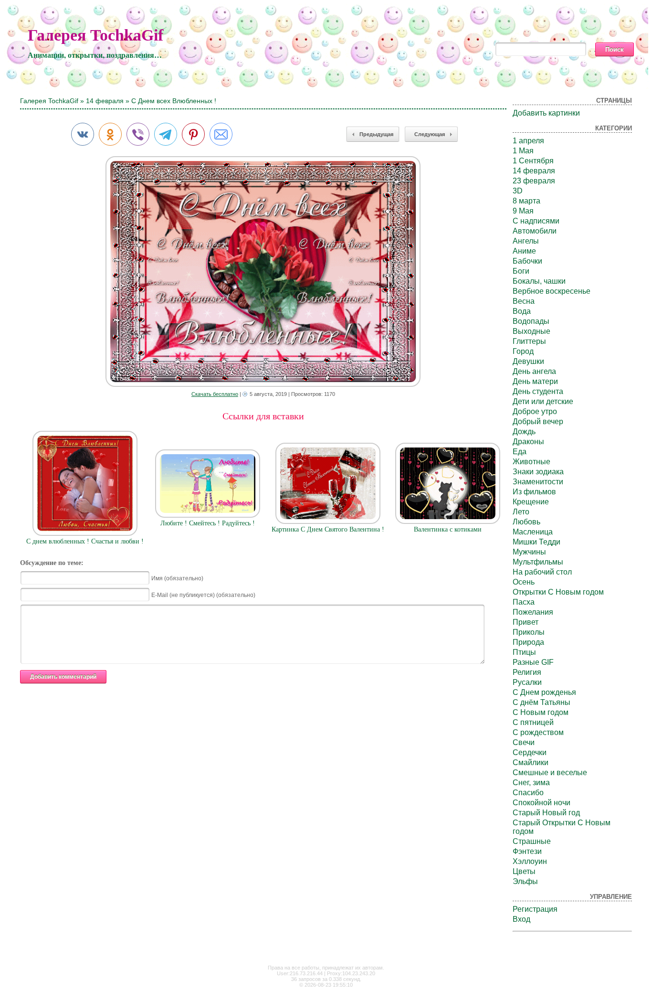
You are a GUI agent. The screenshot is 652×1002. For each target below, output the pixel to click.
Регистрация (535, 909)
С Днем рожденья (544, 692)
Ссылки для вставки (263, 416)
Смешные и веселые (550, 772)
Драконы (528, 441)
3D (518, 191)
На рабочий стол (542, 572)
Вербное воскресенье (551, 291)
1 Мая (523, 151)
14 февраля (105, 101)
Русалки (527, 682)
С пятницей (533, 722)
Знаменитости (538, 482)
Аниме (524, 251)
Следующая (429, 134)
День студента (538, 391)
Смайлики (530, 762)
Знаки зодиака (538, 472)
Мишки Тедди (536, 542)
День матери (535, 381)
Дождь (524, 431)
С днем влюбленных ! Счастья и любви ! (85, 541)
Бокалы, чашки (539, 281)
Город (523, 351)
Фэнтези (527, 851)
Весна (524, 301)
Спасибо (528, 793)
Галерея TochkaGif (95, 35)
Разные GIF (533, 662)
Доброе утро (535, 411)
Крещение (531, 502)
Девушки (528, 361)
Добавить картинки (546, 113)
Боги (521, 271)
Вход (521, 919)
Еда (519, 452)
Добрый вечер (538, 421)
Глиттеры (529, 341)
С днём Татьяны (541, 702)
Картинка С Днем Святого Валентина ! (328, 529)
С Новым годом (540, 712)
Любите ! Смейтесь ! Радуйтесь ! (207, 523)
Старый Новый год (546, 813)
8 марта (526, 201)
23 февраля (534, 181)
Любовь (526, 522)
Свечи (524, 742)
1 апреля (528, 141)
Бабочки (527, 261)
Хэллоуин (530, 861)
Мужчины (529, 552)
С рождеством (538, 732)
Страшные (532, 841)
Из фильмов (534, 492)
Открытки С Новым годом (558, 592)
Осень (524, 582)
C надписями (536, 221)
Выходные (531, 331)
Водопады (531, 321)
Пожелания (533, 612)
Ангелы (526, 241)
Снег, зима (531, 782)
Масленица (533, 532)
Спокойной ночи (541, 803)
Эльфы (525, 881)
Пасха (524, 602)
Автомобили (535, 231)
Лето (521, 512)
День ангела (534, 371)
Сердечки (530, 752)
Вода (522, 311)
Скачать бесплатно (214, 394)
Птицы (524, 652)
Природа (528, 642)
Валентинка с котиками (448, 529)
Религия (527, 672)
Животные (531, 462)
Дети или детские (543, 401)
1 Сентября (533, 161)
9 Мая (523, 211)
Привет (525, 622)
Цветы (524, 871)
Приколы (529, 632)
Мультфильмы (538, 562)
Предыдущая (376, 134)
